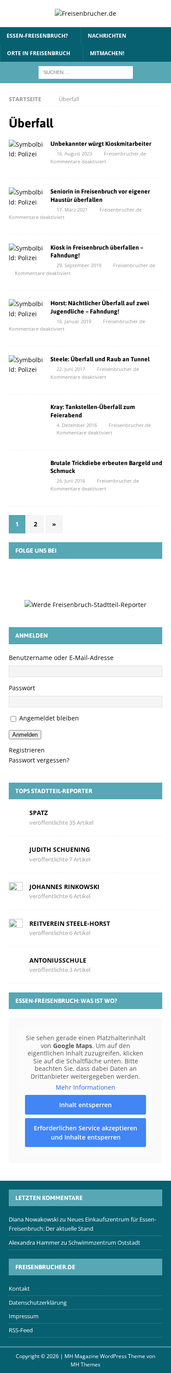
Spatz (38, 812)
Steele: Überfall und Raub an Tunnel (100, 359)
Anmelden (25, 734)
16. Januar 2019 (74, 321)
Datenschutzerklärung (38, 1302)
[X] (73, 579)
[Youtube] (124, 579)
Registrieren (27, 750)
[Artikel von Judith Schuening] (16, 854)
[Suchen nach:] (86, 71)
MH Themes (85, 1364)
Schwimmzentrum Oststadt (104, 1242)
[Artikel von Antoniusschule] (16, 964)
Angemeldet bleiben (49, 718)
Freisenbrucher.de (125, 153)
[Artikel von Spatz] (16, 817)
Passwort (22, 688)
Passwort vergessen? (39, 760)
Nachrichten (107, 35)
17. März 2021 (72, 209)
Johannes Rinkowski (64, 886)
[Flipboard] (98, 579)
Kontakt (19, 1288)
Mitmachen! (107, 53)
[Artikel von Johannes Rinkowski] (16, 890)
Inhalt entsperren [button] (85, 1105)
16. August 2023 (74, 153)
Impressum (24, 1316)
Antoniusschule (57, 960)
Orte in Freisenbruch (38, 53)
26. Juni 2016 (71, 480)
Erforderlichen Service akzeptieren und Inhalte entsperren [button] (85, 1132)
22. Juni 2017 (71, 369)
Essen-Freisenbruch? (37, 35)
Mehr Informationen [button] (85, 1087)
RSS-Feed (21, 1330)
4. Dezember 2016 (77, 425)
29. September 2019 (79, 265)
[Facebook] (47, 579)
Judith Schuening (59, 849)
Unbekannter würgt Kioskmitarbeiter (100, 143)
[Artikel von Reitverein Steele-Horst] (16, 927)
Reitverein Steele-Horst (69, 923)
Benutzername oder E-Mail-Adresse (61, 657)
